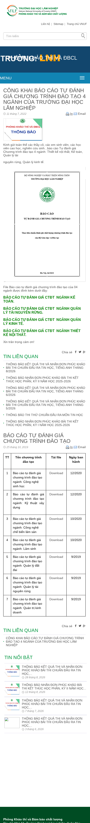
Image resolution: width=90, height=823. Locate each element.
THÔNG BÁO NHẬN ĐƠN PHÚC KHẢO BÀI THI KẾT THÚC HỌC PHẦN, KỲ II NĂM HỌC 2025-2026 (42, 379)
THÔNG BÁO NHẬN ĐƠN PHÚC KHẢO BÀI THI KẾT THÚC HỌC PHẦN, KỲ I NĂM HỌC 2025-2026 (42, 423)
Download (56, 473)
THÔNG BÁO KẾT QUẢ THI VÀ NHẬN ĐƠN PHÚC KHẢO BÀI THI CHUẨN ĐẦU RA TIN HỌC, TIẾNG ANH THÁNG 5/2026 (45, 405)
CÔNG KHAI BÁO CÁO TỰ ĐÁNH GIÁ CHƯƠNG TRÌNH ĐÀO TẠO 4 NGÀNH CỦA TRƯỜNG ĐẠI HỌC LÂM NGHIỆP (45, 641)
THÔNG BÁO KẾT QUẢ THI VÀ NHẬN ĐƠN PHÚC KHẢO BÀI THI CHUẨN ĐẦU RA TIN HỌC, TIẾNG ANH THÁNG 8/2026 (45, 367)
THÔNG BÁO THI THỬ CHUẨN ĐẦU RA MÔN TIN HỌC (44, 415)
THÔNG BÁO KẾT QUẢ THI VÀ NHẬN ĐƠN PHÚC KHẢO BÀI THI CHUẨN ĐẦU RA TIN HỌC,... (52, 670)
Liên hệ (45, 24)
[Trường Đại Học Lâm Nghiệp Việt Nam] (45, 11)
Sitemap (58, 24)
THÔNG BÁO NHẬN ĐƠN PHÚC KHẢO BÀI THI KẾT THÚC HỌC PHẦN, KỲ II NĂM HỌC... (54, 686)
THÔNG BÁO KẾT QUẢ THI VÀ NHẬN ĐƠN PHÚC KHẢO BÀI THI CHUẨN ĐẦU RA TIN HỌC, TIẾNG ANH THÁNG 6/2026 (45, 391)
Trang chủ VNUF (77, 24)
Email (81, 113)
